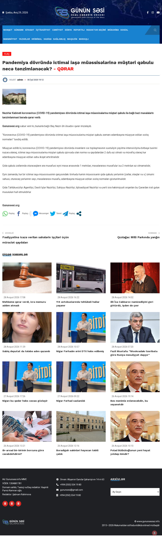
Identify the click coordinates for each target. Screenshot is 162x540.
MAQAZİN (72, 39)
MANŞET (7, 30)
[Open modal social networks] (79, 213)
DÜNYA (68, 30)
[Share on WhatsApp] (8, 213)
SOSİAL (124, 30)
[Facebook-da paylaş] (22, 213)
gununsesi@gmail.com (71, 490)
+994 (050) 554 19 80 (70, 484)
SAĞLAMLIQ (59, 39)
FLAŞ (6, 54)
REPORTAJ (79, 30)
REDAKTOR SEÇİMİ (96, 30)
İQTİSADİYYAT (43, 30)
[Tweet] (55, 213)
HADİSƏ (47, 39)
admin (20, 80)
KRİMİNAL (37, 39)
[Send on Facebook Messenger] (41, 213)
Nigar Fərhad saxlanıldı (70, 400)
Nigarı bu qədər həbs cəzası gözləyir (25, 400)
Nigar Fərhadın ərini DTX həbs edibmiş (80, 351)
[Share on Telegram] (69, 213)
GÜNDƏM (18, 30)
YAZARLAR (24, 39)
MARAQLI (84, 39)
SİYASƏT (29, 30)
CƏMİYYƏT (57, 30)
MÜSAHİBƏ (113, 30)
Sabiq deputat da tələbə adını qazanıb (26, 351)
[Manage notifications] (154, 533)
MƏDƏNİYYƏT (10, 39)
